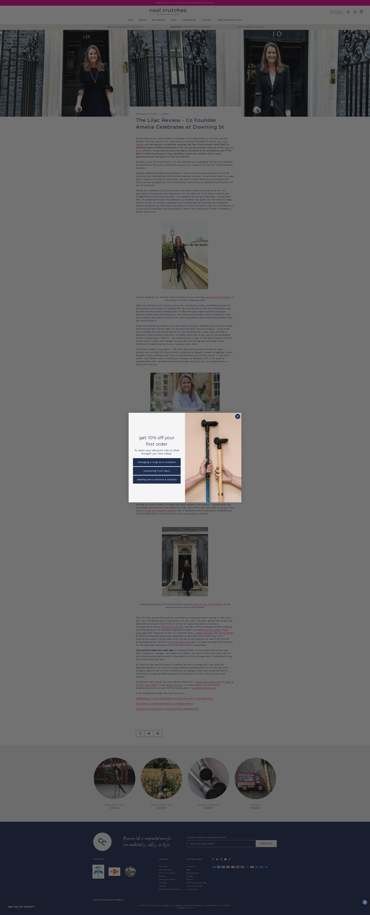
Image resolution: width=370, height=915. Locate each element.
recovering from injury (157, 471)
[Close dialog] (237, 416)
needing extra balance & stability (157, 479)
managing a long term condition (157, 462)
